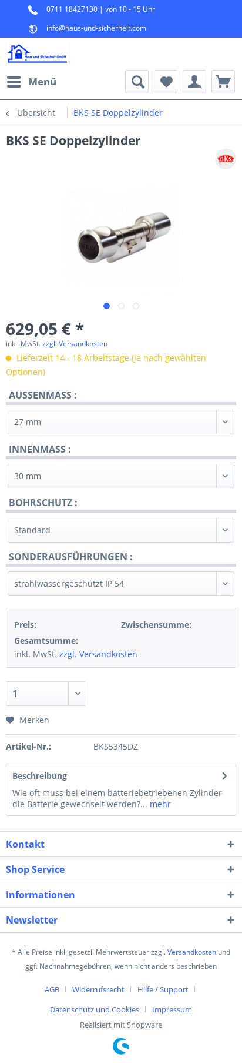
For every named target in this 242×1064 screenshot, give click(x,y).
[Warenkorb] (223, 81)
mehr (159, 803)
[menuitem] (31, 81)
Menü (42, 81)
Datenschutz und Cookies (94, 1009)
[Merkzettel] (165, 81)
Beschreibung (39, 775)
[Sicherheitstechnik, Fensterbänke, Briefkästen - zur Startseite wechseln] (38, 54)
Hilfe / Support (163, 989)
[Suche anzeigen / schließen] (137, 81)
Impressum (172, 1009)
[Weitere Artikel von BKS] (226, 159)
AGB (52, 989)
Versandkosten (191, 952)
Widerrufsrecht (98, 989)
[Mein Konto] (194, 81)
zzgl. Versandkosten (74, 344)
